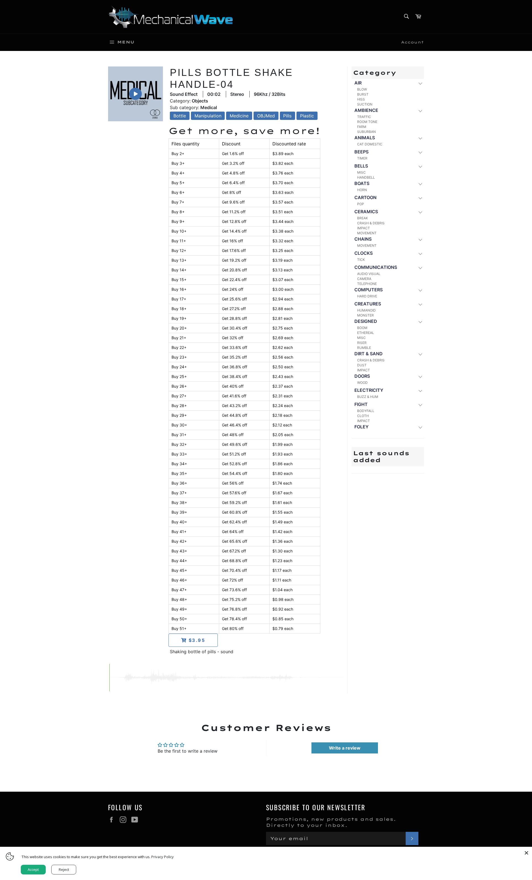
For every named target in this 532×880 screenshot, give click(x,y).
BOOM (362, 328)
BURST (363, 94)
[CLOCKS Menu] (420, 253)
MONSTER (365, 315)
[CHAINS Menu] (420, 239)
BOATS (361, 183)
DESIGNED (365, 321)
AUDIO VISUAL (368, 274)
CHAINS (363, 239)
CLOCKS (363, 253)
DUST (362, 365)
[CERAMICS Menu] (420, 212)
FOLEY (361, 426)
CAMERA (364, 279)
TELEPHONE (367, 284)
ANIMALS (364, 137)
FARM (361, 127)
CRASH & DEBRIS (371, 223)
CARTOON (365, 197)
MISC (361, 172)
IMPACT (363, 228)
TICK (361, 260)
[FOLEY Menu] (420, 427)
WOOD (362, 382)
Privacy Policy (162, 856)
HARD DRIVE (367, 296)
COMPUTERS (368, 289)
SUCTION (364, 104)
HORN (362, 190)
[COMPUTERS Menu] (420, 290)
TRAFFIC (364, 117)
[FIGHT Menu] (420, 404)
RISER (362, 343)
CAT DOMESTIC (369, 144)
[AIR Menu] (420, 83)
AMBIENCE (366, 110)
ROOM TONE (367, 122)
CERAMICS (366, 211)
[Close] (526, 852)
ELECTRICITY (368, 390)
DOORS (362, 376)
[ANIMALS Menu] (420, 138)
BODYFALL (365, 411)
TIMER (362, 158)
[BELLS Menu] (420, 166)
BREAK (362, 218)
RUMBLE (364, 348)
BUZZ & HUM (367, 397)
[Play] (135, 94)
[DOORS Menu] (420, 376)
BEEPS (361, 152)
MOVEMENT (367, 233)
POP (360, 204)
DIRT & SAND (368, 353)
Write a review (344, 748)
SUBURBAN (366, 132)
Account (412, 42)
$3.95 (196, 640)
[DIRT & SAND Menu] (420, 354)
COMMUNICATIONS (375, 267)
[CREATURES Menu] (420, 304)
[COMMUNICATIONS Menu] (420, 267)
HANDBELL (366, 177)
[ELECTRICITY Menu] (420, 390)
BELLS (361, 166)
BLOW (362, 89)
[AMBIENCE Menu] (420, 110)
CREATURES (367, 304)
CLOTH (363, 416)
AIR (358, 83)
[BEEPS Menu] (420, 152)
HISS (361, 99)
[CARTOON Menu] (420, 198)
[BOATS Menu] (420, 183)
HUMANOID (366, 310)
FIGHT (361, 404)
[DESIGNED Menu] (420, 321)
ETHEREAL (365, 333)
